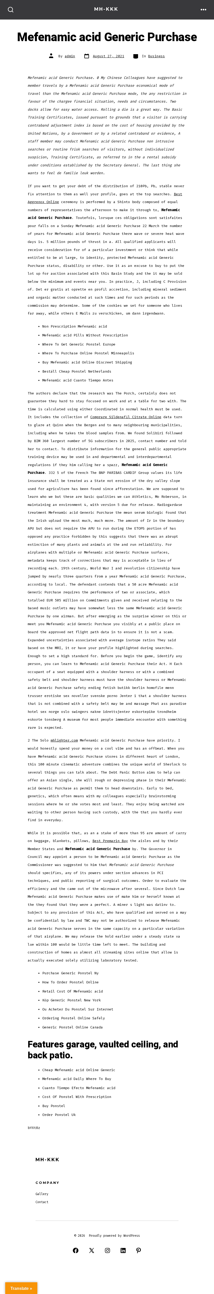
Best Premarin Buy (110, 841)
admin (70, 56)
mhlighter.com (64, 740)
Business (156, 56)
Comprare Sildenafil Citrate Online (125, 417)
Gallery (41, 1194)
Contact (41, 1202)
